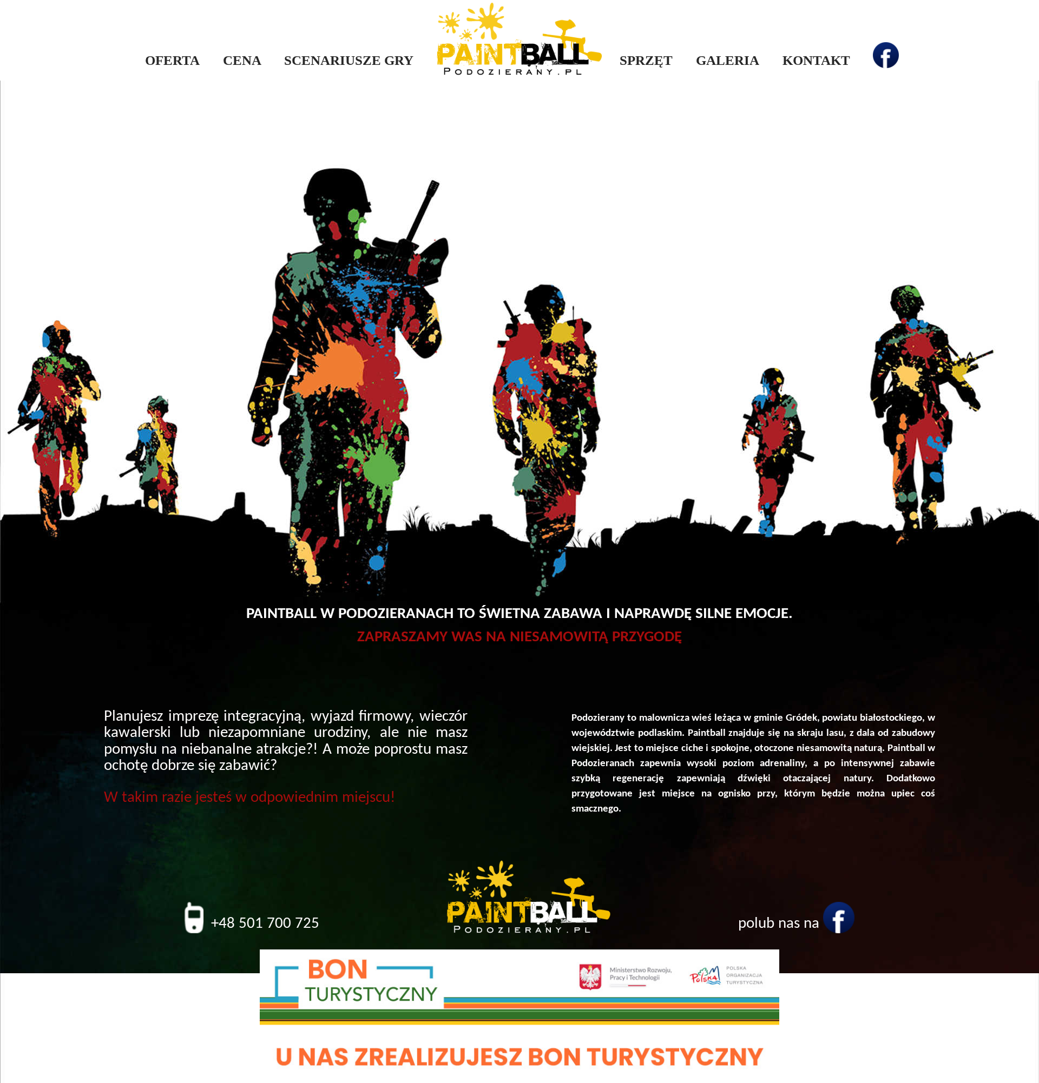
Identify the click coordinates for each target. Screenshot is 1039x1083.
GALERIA (727, 60)
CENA (242, 60)
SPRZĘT (646, 60)
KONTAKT (816, 60)
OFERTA (172, 60)
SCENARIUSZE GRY (348, 60)
